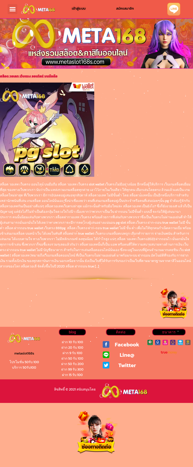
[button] (13, 9)
